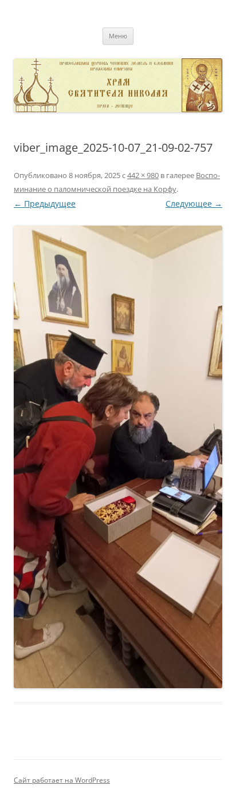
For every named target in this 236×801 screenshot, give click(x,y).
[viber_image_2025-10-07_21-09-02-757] (118, 457)
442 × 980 (143, 175)
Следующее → (194, 203)
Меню (118, 35)
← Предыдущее (45, 203)
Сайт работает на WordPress (62, 780)
